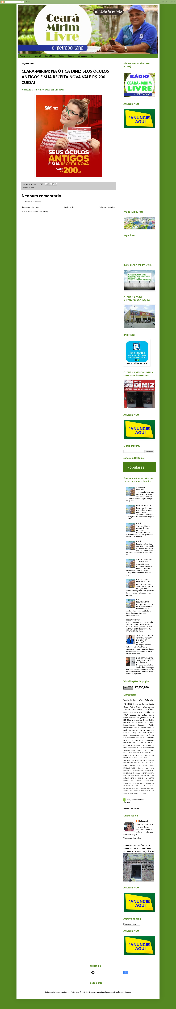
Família (125, 791)
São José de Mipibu (133, 773)
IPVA (124, 763)
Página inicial (25, 56)
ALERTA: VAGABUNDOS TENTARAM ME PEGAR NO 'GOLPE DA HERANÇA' (144, 639)
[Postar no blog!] (48, 184)
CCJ (138, 783)
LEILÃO (133, 748)
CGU (128, 760)
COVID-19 (133, 712)
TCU (148, 743)
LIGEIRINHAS (138, 710)
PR (139, 791)
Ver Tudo (126, 802)
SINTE (130, 783)
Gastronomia (139, 781)
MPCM (132, 765)
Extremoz (151, 733)
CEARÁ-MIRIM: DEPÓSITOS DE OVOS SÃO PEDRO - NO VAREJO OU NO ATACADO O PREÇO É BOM (138, 849)
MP (146, 753)
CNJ (144, 748)
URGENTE (136, 793)
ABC (141, 712)
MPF (152, 748)
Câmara (130, 720)
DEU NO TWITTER (138, 730)
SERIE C (133, 778)
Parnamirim (150, 730)
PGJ (132, 791)
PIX (124, 773)
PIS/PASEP (138, 760)
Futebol (126, 710)
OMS (137, 775)
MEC (133, 786)
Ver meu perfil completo (132, 838)
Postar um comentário (33, 202)
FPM (152, 773)
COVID (148, 748)
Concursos (127, 733)
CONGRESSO (127, 788)
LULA (125, 715)
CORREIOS (136, 745)
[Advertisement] (138, 168)
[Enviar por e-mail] (46, 184)
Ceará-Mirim (50, 56)
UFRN (133, 750)
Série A (151, 770)
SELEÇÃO (140, 748)
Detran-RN (150, 738)
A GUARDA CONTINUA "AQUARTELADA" (144, 561)
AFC (153, 718)
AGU (124, 760)
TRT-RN (145, 765)
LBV (129, 775)
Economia (132, 718)
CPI (144, 733)
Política (127, 703)
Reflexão (126, 778)
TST (144, 760)
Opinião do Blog (148, 755)
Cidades (71, 56)
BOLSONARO (149, 723)
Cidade (145, 720)
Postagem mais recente (31, 207)
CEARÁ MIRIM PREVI (140, 758)
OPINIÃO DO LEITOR (143, 506)
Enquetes (139, 750)
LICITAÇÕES (126, 786)
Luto (135, 728)
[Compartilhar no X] (50, 184)
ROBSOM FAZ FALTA (133, 620)
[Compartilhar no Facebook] (53, 184)
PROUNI (125, 783)
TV (92, 56)
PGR (142, 735)
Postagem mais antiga (107, 207)
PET (124, 720)
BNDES (152, 765)
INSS (138, 738)
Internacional (148, 707)
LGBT (152, 775)
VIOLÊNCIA (143, 793)
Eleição (151, 720)
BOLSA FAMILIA (146, 773)
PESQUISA (133, 743)
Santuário (130, 793)
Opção (151, 704)
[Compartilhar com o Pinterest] (55, 184)
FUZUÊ (138, 524)
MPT (137, 786)
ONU (132, 760)
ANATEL (152, 786)
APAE (134, 783)
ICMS (147, 770)
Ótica (32, 188)
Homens (146, 781)
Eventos (145, 778)
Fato (153, 783)
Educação (141, 725)
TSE (130, 730)
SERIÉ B (145, 786)
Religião (148, 735)
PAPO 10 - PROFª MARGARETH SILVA (143, 581)
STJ (140, 740)
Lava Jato (151, 758)
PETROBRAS (127, 770)
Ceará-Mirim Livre (138, 770)
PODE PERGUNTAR (130, 735)
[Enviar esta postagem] (41, 184)
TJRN (125, 750)
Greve (125, 765)
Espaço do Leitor (138, 715)
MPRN (125, 745)
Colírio (61, 56)
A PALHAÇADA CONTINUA (141, 489)
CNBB (139, 778)
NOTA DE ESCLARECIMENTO (142, 601)
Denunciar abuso (131, 809)
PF (138, 728)
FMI (148, 788)
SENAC (125, 793)
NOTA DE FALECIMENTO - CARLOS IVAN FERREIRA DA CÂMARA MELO (145, 660)
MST (152, 743)
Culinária (143, 788)
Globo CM (150, 728)
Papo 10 (37, 56)
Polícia (145, 704)
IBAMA (152, 781)
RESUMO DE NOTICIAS (133, 723)
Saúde (147, 712)
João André (143, 821)
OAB (148, 753)
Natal (138, 707)
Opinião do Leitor (146, 768)
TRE (130, 758)
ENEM (125, 748)
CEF (145, 775)
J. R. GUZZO (142, 743)
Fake (132, 781)
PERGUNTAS (146, 718)
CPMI (139, 735)
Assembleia (138, 720)
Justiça (139, 718)
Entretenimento (129, 725)
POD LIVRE (134, 740)
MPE (132, 775)
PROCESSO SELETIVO (147, 791)
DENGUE (146, 750)
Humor (125, 718)
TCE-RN (125, 758)
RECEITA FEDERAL (136, 755)
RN (140, 786)
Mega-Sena (137, 733)
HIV (130, 791)
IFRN (130, 753)
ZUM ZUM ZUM (143, 763)
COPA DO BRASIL (138, 753)
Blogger (128, 992)
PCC (129, 748)
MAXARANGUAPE (129, 768)
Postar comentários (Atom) (38, 212)
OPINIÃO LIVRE (132, 763)
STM (141, 775)
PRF (153, 745)
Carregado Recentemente (134, 800)
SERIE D (126, 740)
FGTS (148, 775)
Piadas (125, 730)
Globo (125, 775)
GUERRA (143, 728)
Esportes (137, 704)
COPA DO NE (136, 788)
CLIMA (152, 763)
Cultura (148, 745)
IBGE (128, 750)
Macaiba (143, 738)
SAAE (144, 740)
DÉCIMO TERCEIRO (145, 783)
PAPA (130, 745)
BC (132, 758)
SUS (138, 765)
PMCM (136, 791)
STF (152, 712)
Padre (132, 707)
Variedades (82, 56)
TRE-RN (142, 745)
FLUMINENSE (150, 760)
